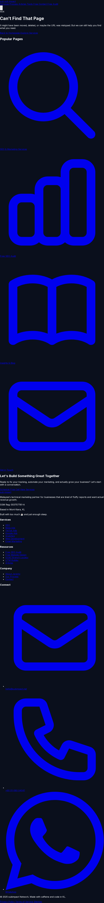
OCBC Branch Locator (16, 557)
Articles (9, 563)
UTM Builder (12, 560)
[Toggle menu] (1, 7)
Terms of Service (24, 901)
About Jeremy (12, 574)
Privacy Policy (7, 901)
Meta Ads (10, 527)
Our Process (11, 576)
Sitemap (38, 901)
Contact (9, 579)
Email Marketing (13, 541)
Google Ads (11, 533)
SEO (7, 525)
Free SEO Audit (55, 11)
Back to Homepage (10, 33)
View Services (27, 489)
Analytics (10, 536)
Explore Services (29, 33)
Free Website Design (15, 554)
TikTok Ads (11, 530)
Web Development (14, 538)
